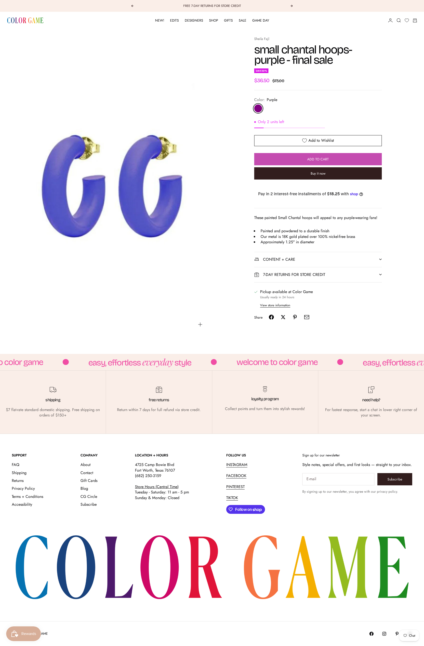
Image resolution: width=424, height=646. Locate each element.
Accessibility (22, 504)
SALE (242, 20)
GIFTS (228, 20)
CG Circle (88, 496)
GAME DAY (260, 20)
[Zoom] (200, 324)
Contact (86, 473)
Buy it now (318, 173)
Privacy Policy (23, 488)
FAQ (15, 464)
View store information (275, 305)
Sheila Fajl (261, 38)
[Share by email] (307, 317)
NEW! (159, 20)
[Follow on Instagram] (384, 633)
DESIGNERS (194, 20)
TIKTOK (232, 498)
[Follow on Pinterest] (397, 633)
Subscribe (88, 504)
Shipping (19, 473)
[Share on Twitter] (283, 317)
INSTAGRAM (236, 464)
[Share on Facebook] (271, 317)
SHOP (213, 20)
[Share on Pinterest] (295, 317)
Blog (84, 488)
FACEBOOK (236, 475)
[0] (407, 20)
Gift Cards (88, 480)
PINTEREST (235, 487)
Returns (18, 480)
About (85, 464)
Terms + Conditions (27, 496)
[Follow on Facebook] (371, 633)
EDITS (174, 20)
